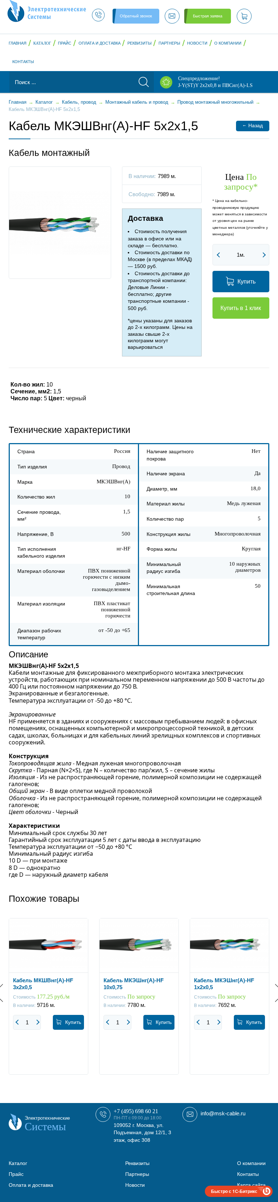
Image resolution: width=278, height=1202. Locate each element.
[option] (48, 1002)
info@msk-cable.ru (223, 1113)
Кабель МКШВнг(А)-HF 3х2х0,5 (43, 983)
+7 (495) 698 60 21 (136, 1111)
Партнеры (169, 43)
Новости (197, 43)
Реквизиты (139, 43)
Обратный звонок (136, 16)
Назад (252, 125)
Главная (17, 43)
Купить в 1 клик (240, 308)
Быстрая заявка (207, 16)
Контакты (23, 61)
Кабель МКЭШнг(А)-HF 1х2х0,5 (224, 983)
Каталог (42, 43)
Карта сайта (251, 1185)
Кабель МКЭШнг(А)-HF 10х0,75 (134, 983)
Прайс (64, 43)
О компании (227, 43)
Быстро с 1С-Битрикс (234, 1191)
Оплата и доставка (100, 43)
